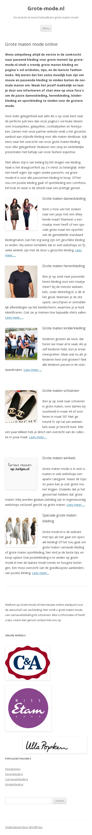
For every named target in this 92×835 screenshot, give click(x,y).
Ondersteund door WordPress (23, 827)
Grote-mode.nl (46, 8)
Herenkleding (14, 774)
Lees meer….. (14, 317)
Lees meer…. (38, 437)
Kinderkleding (14, 784)
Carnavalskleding (16, 779)
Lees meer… (40, 573)
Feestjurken (13, 769)
